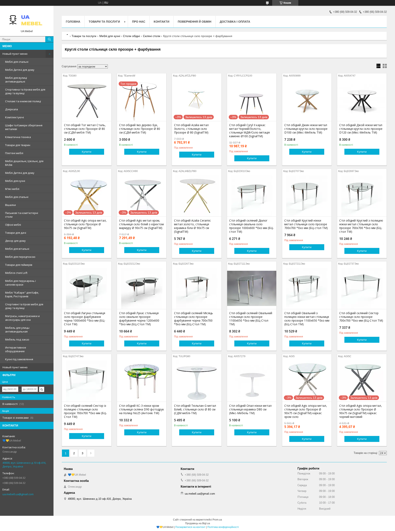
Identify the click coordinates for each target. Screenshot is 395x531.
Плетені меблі (14, 153)
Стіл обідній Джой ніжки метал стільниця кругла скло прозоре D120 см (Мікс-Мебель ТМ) (360, 128)
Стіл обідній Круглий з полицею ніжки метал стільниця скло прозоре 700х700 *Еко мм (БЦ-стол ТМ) (361, 226)
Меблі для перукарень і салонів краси (20, 282)
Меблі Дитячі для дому (19, 70)
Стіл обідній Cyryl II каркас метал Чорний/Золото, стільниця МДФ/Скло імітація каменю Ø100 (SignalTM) (249, 130)
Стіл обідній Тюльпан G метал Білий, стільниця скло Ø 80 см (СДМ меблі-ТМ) (195, 409)
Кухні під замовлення (19, 359)
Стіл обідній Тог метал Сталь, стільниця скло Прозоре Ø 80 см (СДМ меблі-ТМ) (85, 128)
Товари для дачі (15, 233)
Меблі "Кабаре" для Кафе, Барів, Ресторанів (22, 294)
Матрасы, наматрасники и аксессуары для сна (22, 318)
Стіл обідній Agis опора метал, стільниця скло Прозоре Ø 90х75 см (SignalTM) (85, 224)
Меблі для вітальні (17, 249)
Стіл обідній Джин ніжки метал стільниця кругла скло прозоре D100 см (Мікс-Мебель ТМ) (306, 128)
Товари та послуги (104, 21)
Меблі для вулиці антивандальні (16, 79)
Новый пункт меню (15, 54)
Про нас (138, 21)
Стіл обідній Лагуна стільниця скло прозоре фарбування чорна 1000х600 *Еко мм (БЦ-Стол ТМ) (84, 318)
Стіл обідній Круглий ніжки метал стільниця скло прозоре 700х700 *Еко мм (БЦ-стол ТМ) (306, 224)
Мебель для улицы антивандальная (17, 329)
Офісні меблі (13, 225)
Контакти (161, 21)
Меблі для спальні (16, 62)
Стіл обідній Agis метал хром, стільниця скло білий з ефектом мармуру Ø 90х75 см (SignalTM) (141, 224)
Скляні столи (151, 36)
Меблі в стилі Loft (16, 273)
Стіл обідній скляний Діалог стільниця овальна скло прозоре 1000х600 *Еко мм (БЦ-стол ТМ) (251, 226)
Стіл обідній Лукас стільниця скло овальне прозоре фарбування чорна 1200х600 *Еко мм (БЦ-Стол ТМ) (139, 318)
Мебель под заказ (17, 339)
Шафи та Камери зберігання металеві (23, 127)
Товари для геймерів (18, 265)
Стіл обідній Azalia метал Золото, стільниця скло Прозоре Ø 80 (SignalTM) (191, 128)
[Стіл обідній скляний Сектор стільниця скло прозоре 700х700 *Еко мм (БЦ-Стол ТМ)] (361, 288)
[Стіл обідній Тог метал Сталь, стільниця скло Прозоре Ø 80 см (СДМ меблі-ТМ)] (86, 100)
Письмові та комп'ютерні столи (21, 214)
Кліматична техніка (18, 137)
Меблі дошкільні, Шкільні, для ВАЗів (24, 163)
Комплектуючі (14, 117)
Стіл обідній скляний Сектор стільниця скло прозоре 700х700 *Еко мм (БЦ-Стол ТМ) (361, 316)
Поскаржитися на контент (190, 527)
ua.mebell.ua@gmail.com (18, 494)
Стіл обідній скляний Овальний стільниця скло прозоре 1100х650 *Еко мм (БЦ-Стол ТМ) (250, 318)
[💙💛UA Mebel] (26, 19)
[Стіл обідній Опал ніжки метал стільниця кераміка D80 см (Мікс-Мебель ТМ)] (251, 381)
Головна (73, 21)
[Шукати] (49, 39)
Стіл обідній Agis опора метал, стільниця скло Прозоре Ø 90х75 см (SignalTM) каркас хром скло (305, 411)
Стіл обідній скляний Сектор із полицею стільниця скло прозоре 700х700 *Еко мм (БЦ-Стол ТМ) (85, 411)
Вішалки (10, 205)
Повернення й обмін (194, 21)
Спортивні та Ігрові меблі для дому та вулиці (24, 306)
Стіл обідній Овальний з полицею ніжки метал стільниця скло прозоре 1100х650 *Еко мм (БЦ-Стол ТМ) (306, 318)
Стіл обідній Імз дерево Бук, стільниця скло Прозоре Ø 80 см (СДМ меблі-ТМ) (139, 128)
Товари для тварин (17, 145)
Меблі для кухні (15, 181)
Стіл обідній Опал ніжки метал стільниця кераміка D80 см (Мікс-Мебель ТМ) (250, 409)
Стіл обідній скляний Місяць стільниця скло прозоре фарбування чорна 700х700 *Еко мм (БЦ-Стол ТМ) (193, 318)
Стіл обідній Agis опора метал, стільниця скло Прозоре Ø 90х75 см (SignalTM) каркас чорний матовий (360, 411)
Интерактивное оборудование (15, 349)
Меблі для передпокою (20, 257)
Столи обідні (131, 36)
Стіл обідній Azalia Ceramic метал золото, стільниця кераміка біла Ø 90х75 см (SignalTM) (192, 226)
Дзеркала (11, 109)
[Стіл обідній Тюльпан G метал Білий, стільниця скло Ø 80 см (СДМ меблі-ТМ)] (196, 381)
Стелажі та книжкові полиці (23, 101)
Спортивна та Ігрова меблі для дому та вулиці (25, 91)
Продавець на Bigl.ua (197, 523)
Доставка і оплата (235, 21)
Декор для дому (15, 241)
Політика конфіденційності (223, 527)
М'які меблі (12, 189)
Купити (86, 151)
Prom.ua (217, 519)
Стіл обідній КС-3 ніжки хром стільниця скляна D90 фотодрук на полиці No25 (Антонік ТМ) (141, 409)
